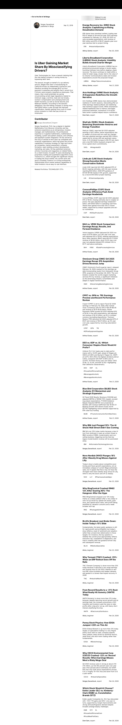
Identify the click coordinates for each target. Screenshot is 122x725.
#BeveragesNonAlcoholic (93, 377)
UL (97, 368)
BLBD (86, 414)
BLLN (85, 546)
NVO (85, 477)
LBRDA (86, 81)
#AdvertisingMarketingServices (101, 284)
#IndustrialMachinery (97, 579)
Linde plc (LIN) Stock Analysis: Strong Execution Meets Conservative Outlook (97, 161)
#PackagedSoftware (97, 510)
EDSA (86, 642)
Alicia (84, 550)
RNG (85, 510)
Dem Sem (86, 115)
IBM (85, 444)
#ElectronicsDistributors (99, 611)
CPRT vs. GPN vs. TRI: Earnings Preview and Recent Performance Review (99, 297)
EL (96, 710)
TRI (97, 328)
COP (85, 213)
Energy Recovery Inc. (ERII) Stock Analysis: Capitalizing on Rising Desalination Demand (99, 27)
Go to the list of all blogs (41, 17)
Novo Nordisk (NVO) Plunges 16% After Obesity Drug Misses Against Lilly (100, 458)
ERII (85, 46)
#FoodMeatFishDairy (91, 716)
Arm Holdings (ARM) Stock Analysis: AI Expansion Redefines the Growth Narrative (100, 94)
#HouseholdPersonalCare (93, 371)
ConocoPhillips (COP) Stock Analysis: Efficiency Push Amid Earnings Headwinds (98, 191)
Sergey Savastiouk (47, 24)
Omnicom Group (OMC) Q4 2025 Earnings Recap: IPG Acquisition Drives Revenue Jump (98, 261)
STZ (91, 710)
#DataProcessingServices (105, 247)
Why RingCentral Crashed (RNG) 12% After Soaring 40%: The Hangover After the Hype (99, 490)
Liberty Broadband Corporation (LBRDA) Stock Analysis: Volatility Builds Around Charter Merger (99, 60)
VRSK (92, 247)
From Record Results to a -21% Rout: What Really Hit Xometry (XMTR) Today (100, 592)
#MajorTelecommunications (101, 81)
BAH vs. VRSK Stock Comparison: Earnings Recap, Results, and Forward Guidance (99, 226)
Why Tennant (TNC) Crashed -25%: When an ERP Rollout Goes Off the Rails (100, 559)
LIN (85, 178)
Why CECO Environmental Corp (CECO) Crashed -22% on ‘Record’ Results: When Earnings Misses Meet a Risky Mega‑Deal (99, 656)
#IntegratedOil (95, 147)
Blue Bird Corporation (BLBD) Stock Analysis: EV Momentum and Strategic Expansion (100, 391)
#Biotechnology (96, 642)
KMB (85, 710)
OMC (85, 284)
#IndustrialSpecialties (96, 46)
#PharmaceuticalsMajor (103, 477)
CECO (86, 677)
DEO (85, 368)
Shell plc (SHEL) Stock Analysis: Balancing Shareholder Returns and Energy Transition (100, 124)
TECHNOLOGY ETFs (56, 169)
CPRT (86, 328)
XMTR (86, 611)
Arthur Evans (87, 252)
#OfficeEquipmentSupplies (93, 331)
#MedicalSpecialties (97, 546)
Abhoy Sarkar (87, 51)
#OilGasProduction (96, 213)
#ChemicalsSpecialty (96, 178)
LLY (91, 477)
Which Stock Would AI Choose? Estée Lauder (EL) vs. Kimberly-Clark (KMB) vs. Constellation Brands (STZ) (98, 692)
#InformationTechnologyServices (101, 444)
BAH (85, 247)
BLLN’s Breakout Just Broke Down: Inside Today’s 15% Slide (99, 522)
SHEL (86, 147)
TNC (85, 579)
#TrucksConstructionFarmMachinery (103, 414)
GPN (92, 328)
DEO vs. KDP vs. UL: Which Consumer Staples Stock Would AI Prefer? (99, 345)
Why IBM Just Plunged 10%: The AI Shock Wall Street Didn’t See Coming (101, 426)
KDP (91, 368)
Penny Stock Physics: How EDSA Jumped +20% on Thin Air (99, 624)
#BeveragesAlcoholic (91, 374)
